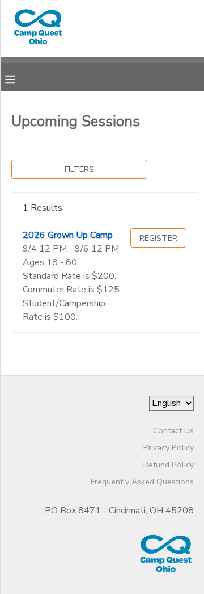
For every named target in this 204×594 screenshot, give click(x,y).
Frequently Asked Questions (142, 481)
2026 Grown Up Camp (68, 235)
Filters (79, 169)
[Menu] (18, 78)
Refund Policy (168, 464)
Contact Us (173, 430)
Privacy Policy (168, 447)
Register (158, 238)
